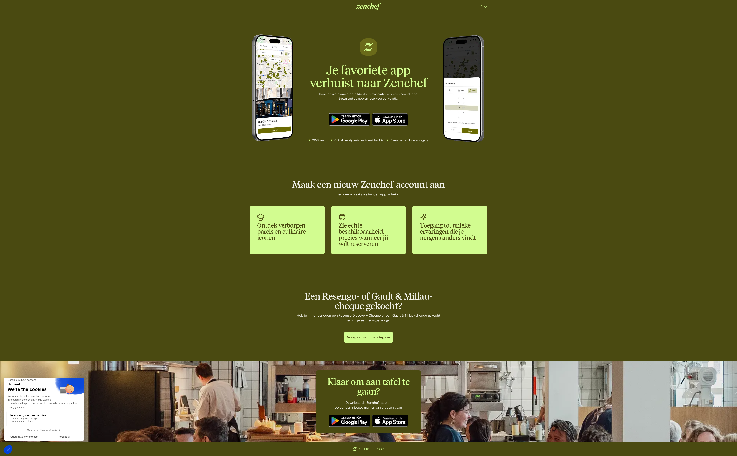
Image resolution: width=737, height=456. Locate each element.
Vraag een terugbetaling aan (368, 337)
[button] (484, 7)
